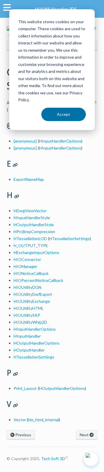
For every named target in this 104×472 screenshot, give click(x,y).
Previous (22, 434)
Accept (63, 114)
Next (85, 434)
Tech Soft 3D (53, 458)
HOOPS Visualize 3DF (56, 8)
